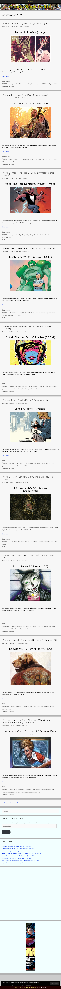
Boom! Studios (14, 313)
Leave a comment (9, 86)
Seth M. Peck (52, 159)
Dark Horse (21, 542)
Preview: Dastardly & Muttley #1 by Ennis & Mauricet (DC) (29, 640)
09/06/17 (6, 626)
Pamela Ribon (53, 386)
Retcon (33, 84)
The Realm (5, 162)
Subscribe (6, 832)
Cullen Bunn (13, 542)
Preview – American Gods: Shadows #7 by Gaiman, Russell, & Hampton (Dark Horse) (27, 721)
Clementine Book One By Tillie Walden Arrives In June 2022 (18, 848)
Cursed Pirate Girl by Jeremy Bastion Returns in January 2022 (18, 856)
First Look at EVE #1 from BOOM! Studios (13, 863)
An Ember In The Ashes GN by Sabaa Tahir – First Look (16, 858)
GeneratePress (41, 987)
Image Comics (14, 84)
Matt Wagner (48, 235)
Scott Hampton (26, 792)
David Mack (35, 789)
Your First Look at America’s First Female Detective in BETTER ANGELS (21, 861)
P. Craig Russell (11, 792)
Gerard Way (28, 626)
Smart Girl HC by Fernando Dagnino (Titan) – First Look (17, 851)
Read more (5, 76)
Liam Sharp (40, 706)
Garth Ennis (32, 706)
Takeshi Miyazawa (7, 315)
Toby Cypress (49, 84)
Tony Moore (12, 162)
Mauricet (46, 706)
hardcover (48, 463)
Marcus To (28, 313)
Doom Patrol (21, 626)
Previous (5, 803)
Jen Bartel (29, 386)
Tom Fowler (15, 629)
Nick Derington (45, 626)
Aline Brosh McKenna (16, 463)
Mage (20, 235)
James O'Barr (36, 626)
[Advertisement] (30, 893)
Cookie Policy (28, 985)
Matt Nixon (21, 84)
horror (36, 542)
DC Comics (13, 626)
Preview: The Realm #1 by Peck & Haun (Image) (25, 95)
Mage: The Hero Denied (37, 235)
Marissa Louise (44, 386)
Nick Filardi (29, 159)
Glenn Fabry (43, 789)
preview (28, 84)
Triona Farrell (17, 315)
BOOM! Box (13, 386)
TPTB (55, 84)
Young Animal (24, 629)
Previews (7, 81)
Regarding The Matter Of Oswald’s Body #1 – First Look (16, 846)
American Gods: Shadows (17, 789)
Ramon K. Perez (12, 466)
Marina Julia (36, 386)
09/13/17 (6, 84)
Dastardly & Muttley (15, 706)
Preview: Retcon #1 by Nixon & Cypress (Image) (24, 23)
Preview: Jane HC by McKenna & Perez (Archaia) (25, 400)
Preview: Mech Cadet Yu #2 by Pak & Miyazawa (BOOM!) (29, 248)
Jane (53, 463)
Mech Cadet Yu (35, 313)
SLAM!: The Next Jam (23, 389)
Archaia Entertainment (29, 463)
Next (19, 803)
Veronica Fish (34, 389)
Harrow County (29, 542)
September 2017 (40, 84)
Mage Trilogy (26, 235)
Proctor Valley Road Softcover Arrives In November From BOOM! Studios (21, 853)
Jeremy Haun (22, 159)
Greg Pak (21, 313)
